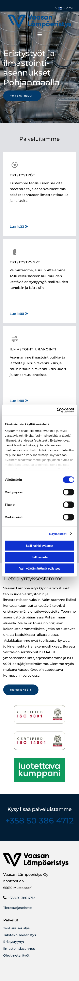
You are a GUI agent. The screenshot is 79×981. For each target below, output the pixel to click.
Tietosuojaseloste (17, 908)
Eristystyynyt (13, 942)
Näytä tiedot (57, 533)
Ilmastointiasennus (19, 949)
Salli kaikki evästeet (39, 545)
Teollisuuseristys (16, 928)
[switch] (68, 492)
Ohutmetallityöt (16, 955)
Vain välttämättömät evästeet (39, 568)
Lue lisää (19, 226)
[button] (22, 95)
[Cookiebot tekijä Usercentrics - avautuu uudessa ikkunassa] (56, 410)
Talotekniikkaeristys (19, 935)
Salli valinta (39, 557)
